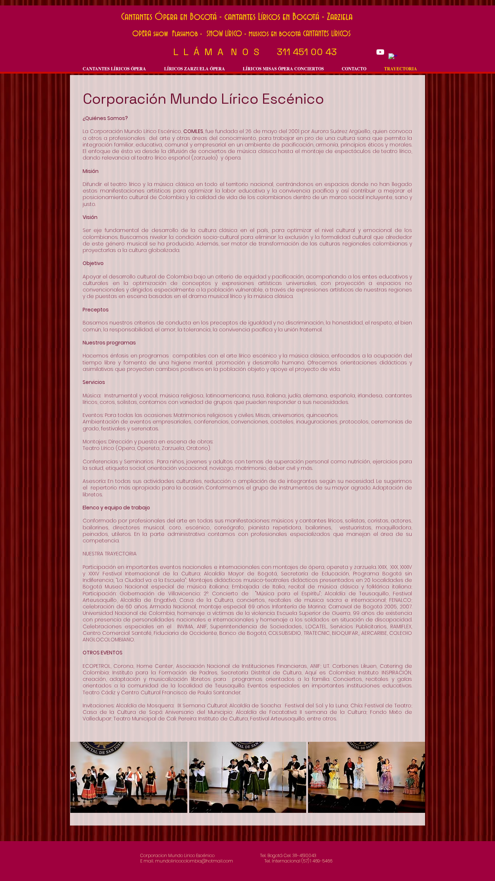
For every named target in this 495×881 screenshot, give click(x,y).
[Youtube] (380, 52)
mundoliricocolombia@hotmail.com (194, 861)
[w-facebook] (393, 57)
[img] (128, 777)
